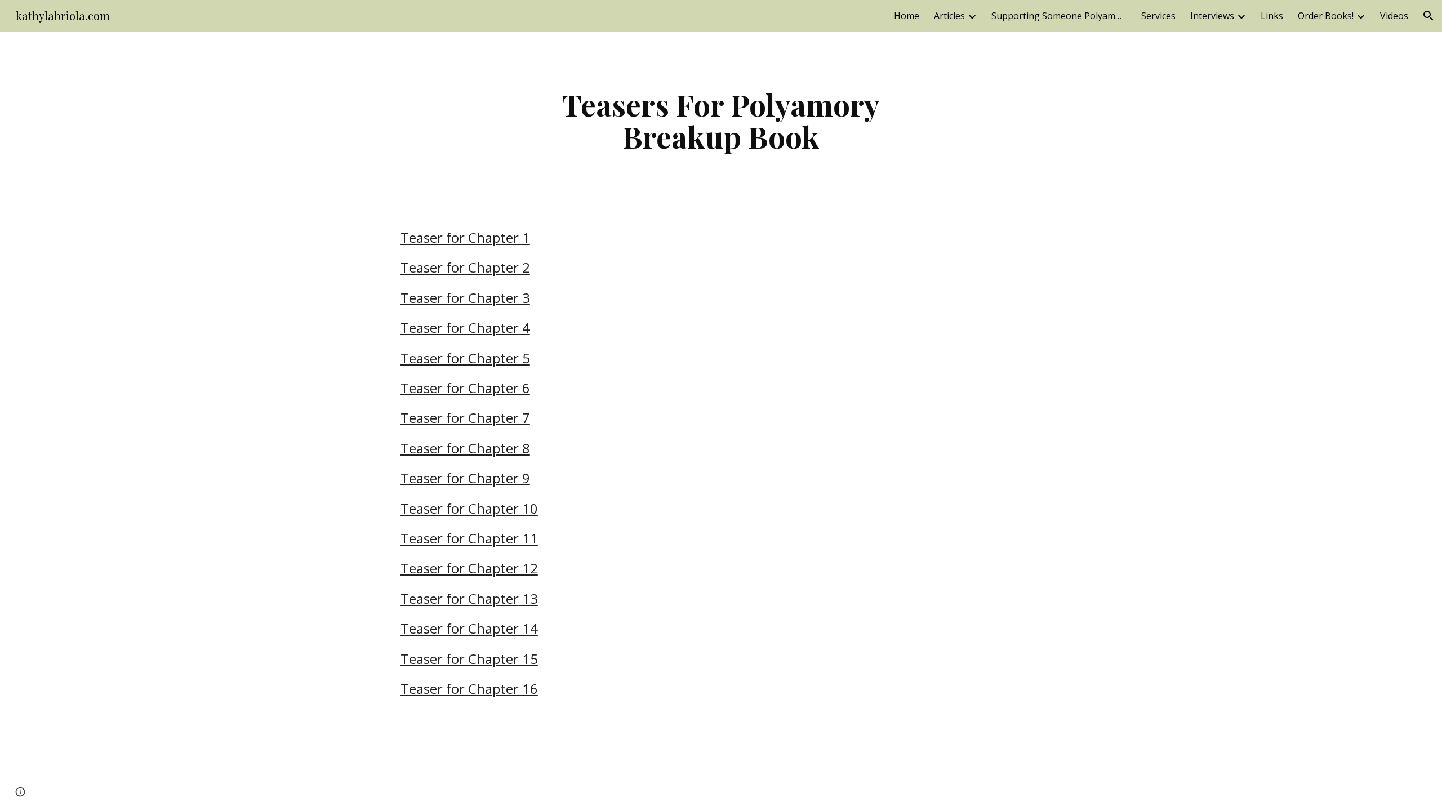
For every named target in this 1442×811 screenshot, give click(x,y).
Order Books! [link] (1326, 16)
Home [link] (906, 16)
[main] (721, 120)
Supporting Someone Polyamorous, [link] (1059, 16)
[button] (1428, 15)
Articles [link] (949, 16)
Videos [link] (1394, 16)
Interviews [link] (1212, 16)
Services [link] (1158, 16)
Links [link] (1272, 16)
